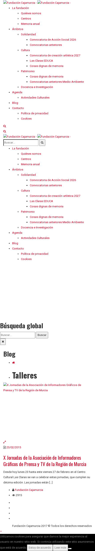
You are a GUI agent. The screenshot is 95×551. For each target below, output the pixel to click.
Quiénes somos (22, 502)
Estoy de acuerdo (40, 547)
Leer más (60, 547)
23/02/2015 (13, 447)
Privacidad (18, 513)
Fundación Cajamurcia (29, 490)
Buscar (42, 335)
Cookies (17, 518)
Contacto (18, 508)
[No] (70, 548)
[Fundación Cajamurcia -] (37, 2)
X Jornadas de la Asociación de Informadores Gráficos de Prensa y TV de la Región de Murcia (44, 460)
